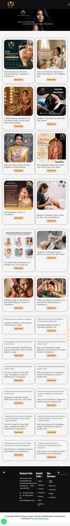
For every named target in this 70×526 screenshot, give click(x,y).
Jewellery (52, 497)
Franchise (41, 492)
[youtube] (68, 333)
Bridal (51, 493)
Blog (39, 500)
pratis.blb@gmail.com (27, 500)
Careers (40, 496)
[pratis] (62, 473)
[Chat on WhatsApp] (3, 521)
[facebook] (68, 330)
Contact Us (41, 504)
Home (40, 481)
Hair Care (50, 481)
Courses (41, 488)
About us (41, 485)
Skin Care (52, 486)
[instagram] (68, 326)
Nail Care (52, 489)
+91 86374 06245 (28, 493)
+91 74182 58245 (27, 495)
